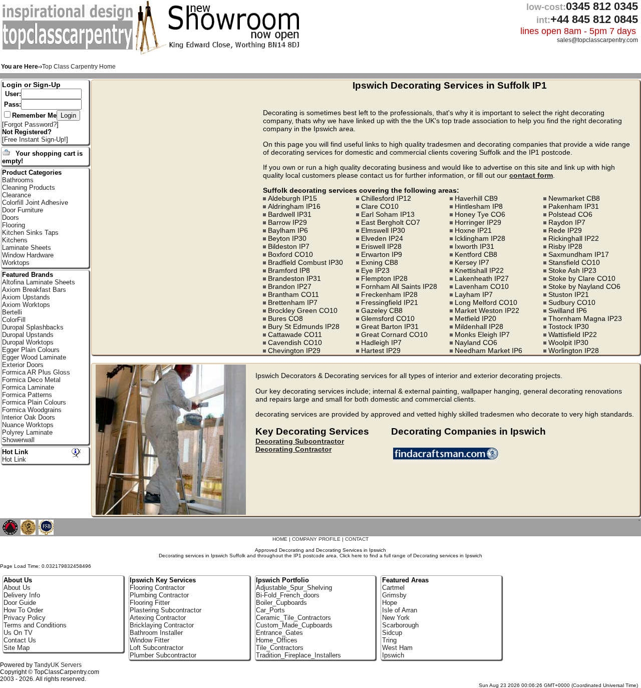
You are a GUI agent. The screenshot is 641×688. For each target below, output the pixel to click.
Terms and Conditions (35, 625)
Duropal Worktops (28, 342)
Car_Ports (270, 610)
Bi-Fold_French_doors (287, 595)
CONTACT (357, 539)
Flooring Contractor (157, 587)
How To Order (23, 610)
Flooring (13, 225)
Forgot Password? (30, 124)
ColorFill (14, 319)
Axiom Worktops (26, 304)
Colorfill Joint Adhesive (35, 202)
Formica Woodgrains (32, 410)
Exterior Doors (23, 365)
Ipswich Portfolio (282, 580)
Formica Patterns (27, 395)
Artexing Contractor (158, 617)
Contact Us (20, 640)
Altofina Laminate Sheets (38, 282)
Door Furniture (22, 210)
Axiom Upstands (26, 297)
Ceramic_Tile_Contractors (293, 617)
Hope (389, 602)
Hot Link (15, 452)
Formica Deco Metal (31, 380)
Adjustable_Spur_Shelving (294, 587)
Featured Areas (405, 580)
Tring (389, 640)
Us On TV (18, 632)
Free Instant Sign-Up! (35, 139)
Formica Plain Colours (34, 402)
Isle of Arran (399, 610)
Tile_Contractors (279, 647)
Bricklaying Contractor (162, 625)
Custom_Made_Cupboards (294, 625)
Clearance (16, 195)
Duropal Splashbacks (33, 327)
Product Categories (32, 172)
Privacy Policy (25, 617)
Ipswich (393, 655)
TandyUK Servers (58, 664)
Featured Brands (27, 274)
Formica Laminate (28, 387)
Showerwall (18, 440)
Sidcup (392, 632)
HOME (279, 539)
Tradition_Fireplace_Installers (298, 655)
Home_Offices (276, 640)
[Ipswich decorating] (447, 461)
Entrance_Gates (279, 632)
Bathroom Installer (156, 632)
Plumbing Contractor (159, 595)
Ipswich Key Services (163, 580)
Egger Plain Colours (31, 350)
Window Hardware (28, 255)
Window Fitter (149, 640)
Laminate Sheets (26, 247)
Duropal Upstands (28, 334)
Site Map (17, 647)
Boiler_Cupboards (281, 602)
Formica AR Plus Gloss (36, 372)
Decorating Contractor (293, 449)
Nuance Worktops (28, 425)
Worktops (16, 262)
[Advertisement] (179, 150)
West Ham (397, 647)
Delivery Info (22, 595)
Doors (10, 217)
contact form (531, 175)
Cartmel (393, 587)
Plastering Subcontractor (165, 610)
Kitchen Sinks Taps (30, 232)
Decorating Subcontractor (299, 441)
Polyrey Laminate (27, 432)
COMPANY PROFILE (316, 539)
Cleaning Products (28, 187)
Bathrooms (18, 180)
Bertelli (12, 312)
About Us (17, 587)
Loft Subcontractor (156, 647)
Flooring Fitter (150, 602)
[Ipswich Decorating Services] (69, 48)
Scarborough (400, 625)
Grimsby (394, 595)
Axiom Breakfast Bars (34, 289)
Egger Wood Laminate (34, 357)
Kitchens (15, 240)
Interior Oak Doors (28, 417)
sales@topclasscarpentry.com (597, 40)
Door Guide (20, 602)
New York (396, 617)
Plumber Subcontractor (163, 655)
